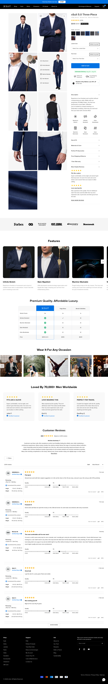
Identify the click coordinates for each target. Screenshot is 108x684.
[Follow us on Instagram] (84, 649)
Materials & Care (76, 145)
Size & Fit (74, 140)
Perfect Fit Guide (30, 644)
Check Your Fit (30, 656)
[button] (77, 20)
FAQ (27, 641)
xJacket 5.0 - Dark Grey (12, 541)
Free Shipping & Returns (78, 156)
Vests (4, 653)
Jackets (5, 647)
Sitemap (102, 675)
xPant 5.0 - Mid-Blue (11, 482)
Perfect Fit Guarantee (77, 151)
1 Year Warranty (76, 161)
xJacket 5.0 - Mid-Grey (11, 578)
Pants (4, 650)
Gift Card (5, 665)
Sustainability (57, 656)
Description (74, 95)
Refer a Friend (58, 650)
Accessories (6, 659)
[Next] (103, 261)
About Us (54, 6)
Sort (88, 464)
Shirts (28, 6)
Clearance (36, 6)
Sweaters (6, 656)
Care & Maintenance (32, 659)
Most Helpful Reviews (77, 167)
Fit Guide (45, 6)
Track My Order (30, 647)
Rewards (56, 647)
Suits (21, 6)
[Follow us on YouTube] (88, 649)
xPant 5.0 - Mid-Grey (11, 607)
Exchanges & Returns (85, 6)
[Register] (102, 643)
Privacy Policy (95, 675)
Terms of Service (85, 675)
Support (97, 6)
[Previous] (2, 366)
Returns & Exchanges (32, 650)
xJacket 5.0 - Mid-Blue (11, 511)
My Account (29, 653)
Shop (15, 6)
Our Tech (56, 644)
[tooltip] (59, 440)
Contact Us (29, 662)
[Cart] (104, 6)
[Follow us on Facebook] (79, 649)
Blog (55, 653)
